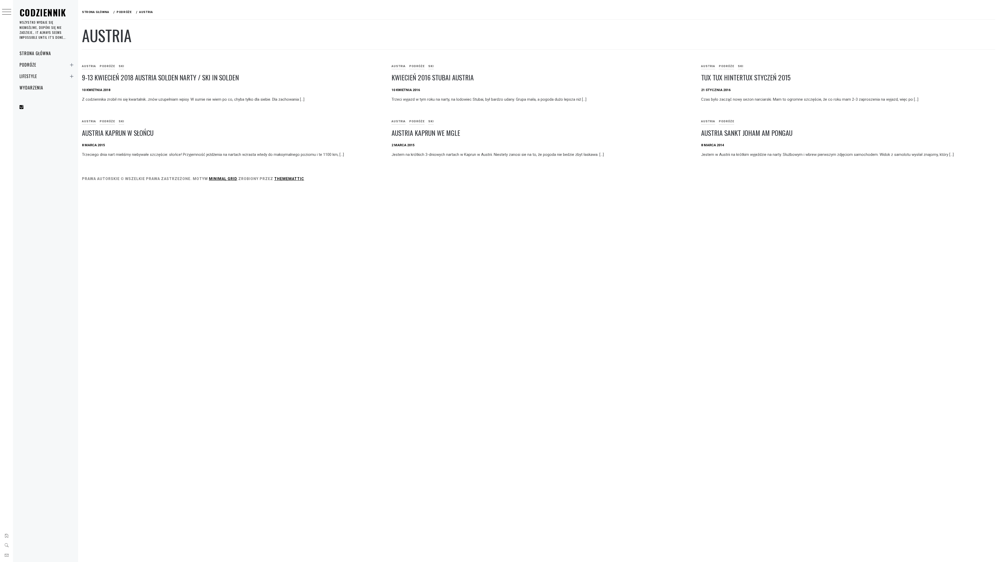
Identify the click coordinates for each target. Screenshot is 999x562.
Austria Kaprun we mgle (426, 133)
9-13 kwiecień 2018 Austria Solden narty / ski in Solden (160, 77)
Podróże (28, 65)
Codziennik (43, 12)
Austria (89, 66)
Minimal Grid (223, 179)
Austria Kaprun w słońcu (117, 133)
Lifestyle (28, 76)
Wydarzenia (31, 88)
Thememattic (289, 179)
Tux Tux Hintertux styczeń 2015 (746, 77)
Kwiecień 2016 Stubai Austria (433, 77)
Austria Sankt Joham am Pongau (746, 133)
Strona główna (35, 53)
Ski (121, 66)
